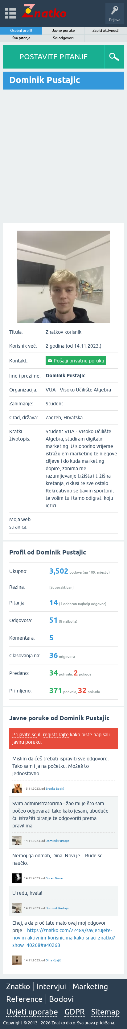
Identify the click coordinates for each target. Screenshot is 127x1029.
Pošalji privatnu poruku (79, 360)
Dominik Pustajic (57, 841)
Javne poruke (63, 30)
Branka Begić (55, 788)
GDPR (74, 1011)
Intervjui (51, 986)
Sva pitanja (21, 38)
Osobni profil (21, 30)
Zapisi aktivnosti (105, 30)
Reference (24, 999)
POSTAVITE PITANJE (53, 56)
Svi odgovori (63, 38)
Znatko (18, 986)
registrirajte (56, 734)
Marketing (90, 986)
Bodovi (61, 999)
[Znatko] (44, 10)
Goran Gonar (54, 878)
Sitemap (105, 1011)
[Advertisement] (63, 156)
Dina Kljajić (53, 960)
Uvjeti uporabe (32, 1011)
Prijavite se (24, 734)
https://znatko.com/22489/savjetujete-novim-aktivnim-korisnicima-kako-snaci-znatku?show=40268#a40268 (63, 937)
